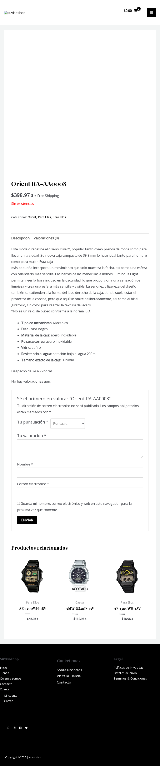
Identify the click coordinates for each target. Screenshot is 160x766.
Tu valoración (31, 435)
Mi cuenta (11, 696)
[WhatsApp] (8, 728)
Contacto (6, 684)
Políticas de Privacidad (129, 668)
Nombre (25, 464)
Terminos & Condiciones (130, 678)
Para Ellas (44, 217)
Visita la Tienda (69, 676)
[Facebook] (20, 728)
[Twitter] (26, 728)
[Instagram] (14, 728)
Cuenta (5, 689)
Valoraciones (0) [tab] (46, 238)
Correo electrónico (33, 484)
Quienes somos (10, 678)
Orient (32, 217)
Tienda (4, 673)
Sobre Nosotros (69, 670)
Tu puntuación (32, 422)
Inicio (3, 668)
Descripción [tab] (20, 238)
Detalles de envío (125, 673)
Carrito (8, 701)
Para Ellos (59, 217)
